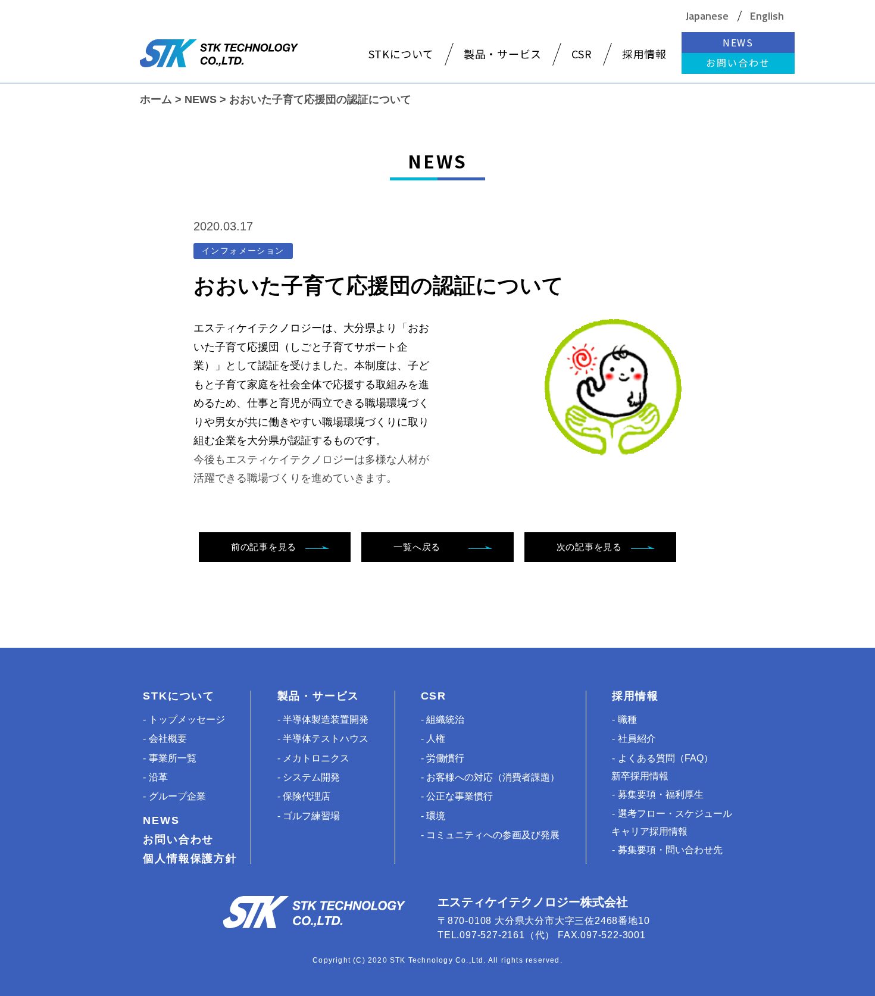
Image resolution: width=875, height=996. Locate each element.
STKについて (179, 696)
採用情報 (635, 696)
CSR (433, 696)
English (767, 16)
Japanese (707, 16)
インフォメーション (243, 250)
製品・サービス (318, 696)
